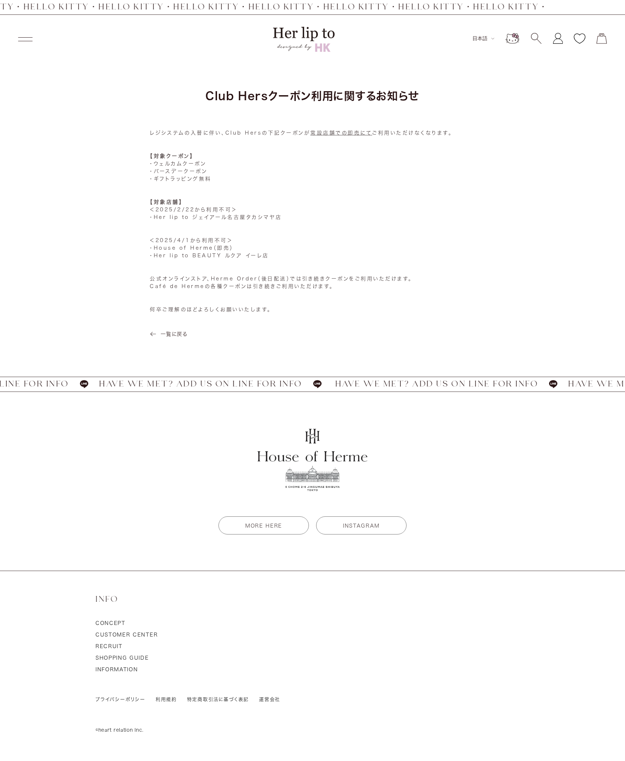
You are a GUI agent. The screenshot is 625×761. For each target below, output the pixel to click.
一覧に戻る (174, 334)
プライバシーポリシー (120, 699)
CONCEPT (110, 623)
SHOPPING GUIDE (122, 657)
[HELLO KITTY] (512, 38)
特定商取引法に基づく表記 (218, 699)
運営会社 (269, 699)
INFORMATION (116, 669)
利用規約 (166, 699)
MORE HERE (263, 525)
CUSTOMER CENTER (126, 634)
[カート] (601, 38)
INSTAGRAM (361, 525)
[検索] (536, 38)
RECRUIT (109, 646)
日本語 (480, 38)
